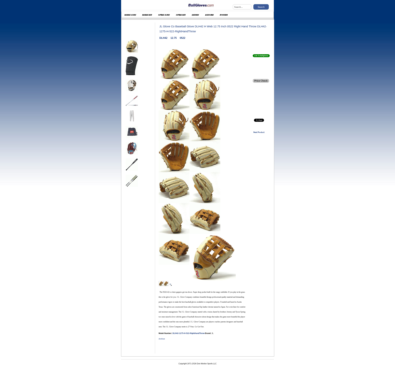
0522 (182, 38)
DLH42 (163, 38)
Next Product (258, 132)
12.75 (173, 38)
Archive (162, 339)
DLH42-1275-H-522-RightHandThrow (189, 333)
